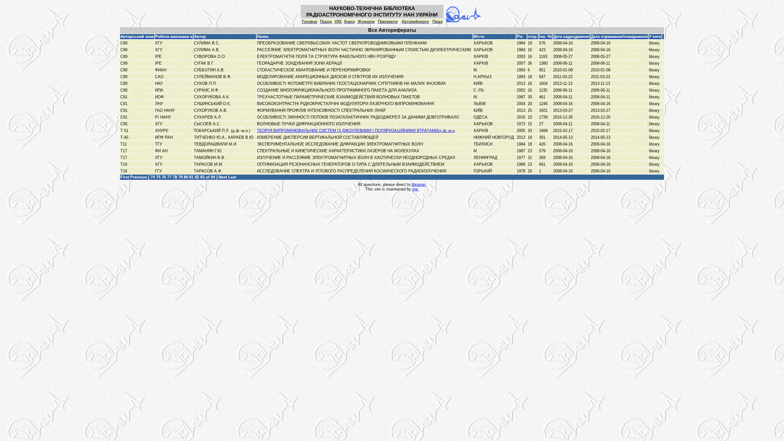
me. (415, 189)
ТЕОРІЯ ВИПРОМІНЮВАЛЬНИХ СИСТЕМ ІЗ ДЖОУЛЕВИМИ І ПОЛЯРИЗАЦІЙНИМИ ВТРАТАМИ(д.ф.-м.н (356, 130)
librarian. (419, 184)
